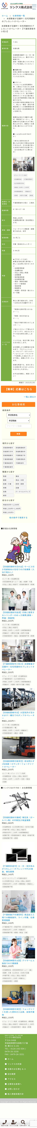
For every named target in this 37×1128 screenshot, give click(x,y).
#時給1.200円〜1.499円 (21, 187)
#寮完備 (31, 1021)
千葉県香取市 (20, 459)
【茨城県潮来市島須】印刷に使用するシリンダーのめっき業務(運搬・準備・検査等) (18, 615)
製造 (4, 476)
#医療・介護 (28, 582)
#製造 (31, 195)
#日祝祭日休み (27, 927)
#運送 (16, 733)
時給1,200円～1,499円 (12, 509)
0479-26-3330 (12, 1051)
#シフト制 (6, 579)
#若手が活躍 (23, 195)
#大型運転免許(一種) (10, 728)
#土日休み (15, 973)
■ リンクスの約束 (13, 1064)
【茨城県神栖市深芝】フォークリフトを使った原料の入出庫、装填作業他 (18, 1012)
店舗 (17, 488)
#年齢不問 (6, 830)
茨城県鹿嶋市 (20, 448)
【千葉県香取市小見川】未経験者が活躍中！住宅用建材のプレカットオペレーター (18, 667)
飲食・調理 (20, 484)
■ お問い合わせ (12, 1089)
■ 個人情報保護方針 (14, 1094)
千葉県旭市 (20, 463)
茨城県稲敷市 (8, 455)
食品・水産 (20, 480)
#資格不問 (30, 835)
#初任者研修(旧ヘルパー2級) (12, 582)
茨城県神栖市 (8, 448)
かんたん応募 (14, 1125)
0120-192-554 (17, 1048)
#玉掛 (23, 779)
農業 (4, 480)
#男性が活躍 (15, 633)
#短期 (16, 195)
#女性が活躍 (29, 827)
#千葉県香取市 (28, 179)
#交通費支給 (18, 179)
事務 (4, 488)
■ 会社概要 (10, 1074)
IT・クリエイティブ (23, 492)
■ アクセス (10, 1079)
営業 (4, 492)
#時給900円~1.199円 (10, 832)
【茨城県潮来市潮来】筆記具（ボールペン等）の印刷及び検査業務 (18, 819)
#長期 (32, 584)
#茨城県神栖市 (8, 981)
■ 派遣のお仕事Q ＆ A (15, 1069)
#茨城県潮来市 (24, 584)
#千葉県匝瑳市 (22, 878)
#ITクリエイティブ (9, 878)
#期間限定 (22, 884)
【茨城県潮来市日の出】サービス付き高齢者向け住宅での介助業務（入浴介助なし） (18, 569)
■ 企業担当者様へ (13, 1084)
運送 (17, 476)
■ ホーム (9, 1059)
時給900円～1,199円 (11, 505)
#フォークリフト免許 (20, 175)
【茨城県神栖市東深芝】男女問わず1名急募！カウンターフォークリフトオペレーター (18, 764)
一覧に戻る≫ (30, 397)
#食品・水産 (23, 932)
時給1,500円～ (8, 512)
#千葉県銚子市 (8, 927)
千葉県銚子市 (20, 455)
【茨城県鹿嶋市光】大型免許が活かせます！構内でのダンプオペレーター (18, 715)
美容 (4, 495)
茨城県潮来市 (20, 452)
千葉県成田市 (8, 463)
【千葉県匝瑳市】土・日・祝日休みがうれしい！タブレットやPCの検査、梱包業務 (18, 869)
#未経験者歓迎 (18, 191)
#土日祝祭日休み (19, 183)
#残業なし (30, 884)
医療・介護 (7, 484)
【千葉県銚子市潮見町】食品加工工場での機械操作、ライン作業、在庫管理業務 (18, 917)
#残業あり (28, 191)
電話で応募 (4, 1125)
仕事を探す (23, 1125)
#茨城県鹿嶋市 (8, 733)
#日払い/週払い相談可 (10, 584)
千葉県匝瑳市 (8, 467)
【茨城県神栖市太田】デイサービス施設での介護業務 (18, 962)
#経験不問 (6, 835)
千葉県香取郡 (8, 459)
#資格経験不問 (24, 636)
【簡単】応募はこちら (18, 389)
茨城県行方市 (8, 452)
